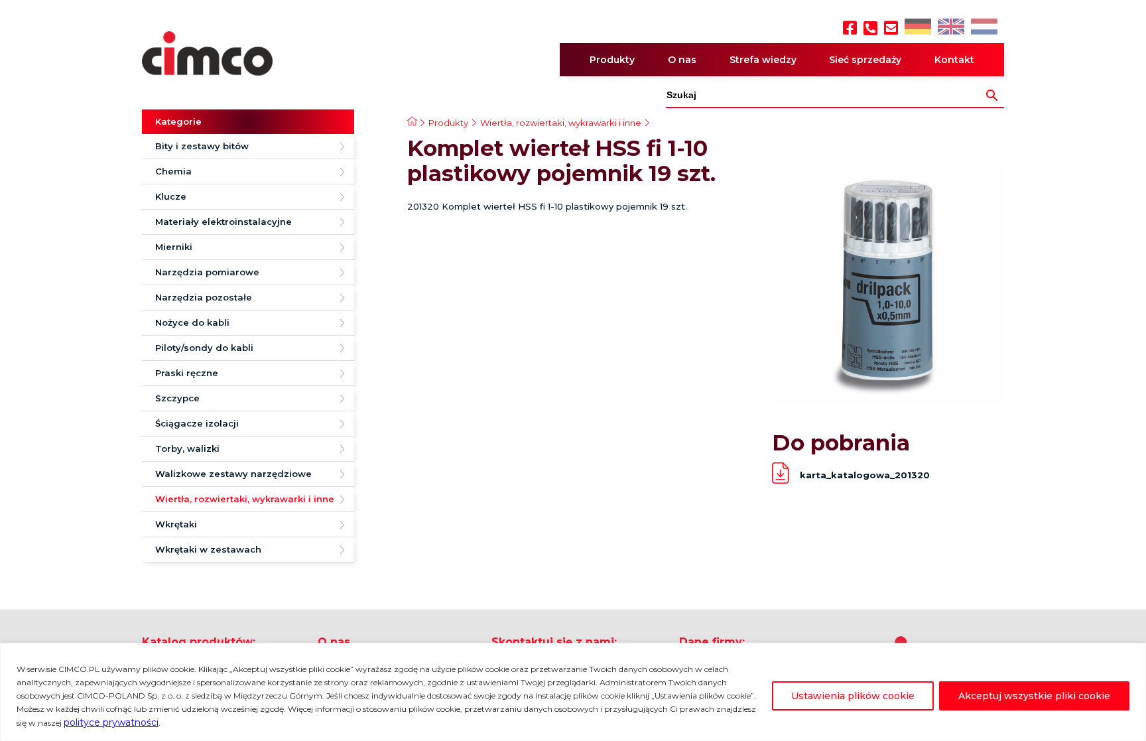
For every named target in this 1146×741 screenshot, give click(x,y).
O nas (682, 60)
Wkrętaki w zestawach (208, 549)
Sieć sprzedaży (865, 60)
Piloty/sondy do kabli (204, 347)
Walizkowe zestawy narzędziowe (233, 473)
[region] (573, 692)
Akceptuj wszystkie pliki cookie (1034, 696)
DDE (917, 27)
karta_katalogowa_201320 (865, 475)
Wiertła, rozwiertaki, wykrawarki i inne (244, 499)
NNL (982, 27)
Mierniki (173, 246)
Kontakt (954, 60)
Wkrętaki (176, 524)
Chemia (173, 171)
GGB (950, 27)
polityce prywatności (111, 722)
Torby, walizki (187, 448)
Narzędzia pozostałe (203, 297)
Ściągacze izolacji (197, 423)
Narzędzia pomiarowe (207, 272)
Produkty (612, 60)
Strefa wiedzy (763, 60)
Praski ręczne (186, 373)
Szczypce (177, 398)
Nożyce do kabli (192, 322)
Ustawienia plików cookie (853, 696)
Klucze (170, 196)
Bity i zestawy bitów (202, 146)
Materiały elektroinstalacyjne (223, 221)
